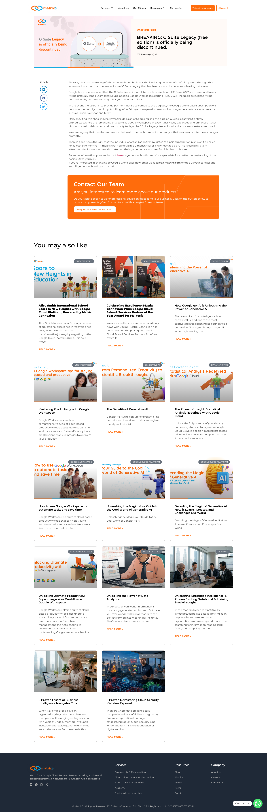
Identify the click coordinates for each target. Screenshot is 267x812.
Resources (156, 8)
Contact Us (176, 8)
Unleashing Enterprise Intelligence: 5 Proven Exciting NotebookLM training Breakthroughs (201, 599)
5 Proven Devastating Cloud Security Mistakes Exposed (133, 701)
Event (178, 793)
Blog (177, 772)
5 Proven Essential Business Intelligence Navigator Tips (58, 701)
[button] (43, 89)
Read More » (47, 349)
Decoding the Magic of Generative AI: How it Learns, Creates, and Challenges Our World (201, 510)
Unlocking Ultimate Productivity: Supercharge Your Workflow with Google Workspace (63, 599)
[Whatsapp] (258, 803)
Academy (120, 787)
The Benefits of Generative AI (127, 409)
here (120, 155)
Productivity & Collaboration (130, 772)
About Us (123, 8)
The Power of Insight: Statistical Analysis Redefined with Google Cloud (197, 413)
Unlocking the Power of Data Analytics (127, 597)
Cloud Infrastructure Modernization (134, 777)
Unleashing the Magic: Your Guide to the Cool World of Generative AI (132, 508)
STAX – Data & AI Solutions (129, 782)
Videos (178, 782)
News (178, 787)
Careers (215, 777)
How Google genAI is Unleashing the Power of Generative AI (201, 307)
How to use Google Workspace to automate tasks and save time (63, 508)
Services (105, 8)
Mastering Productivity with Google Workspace (64, 411)
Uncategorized (146, 29)
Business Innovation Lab (128, 793)
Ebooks (179, 777)
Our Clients (139, 8)
